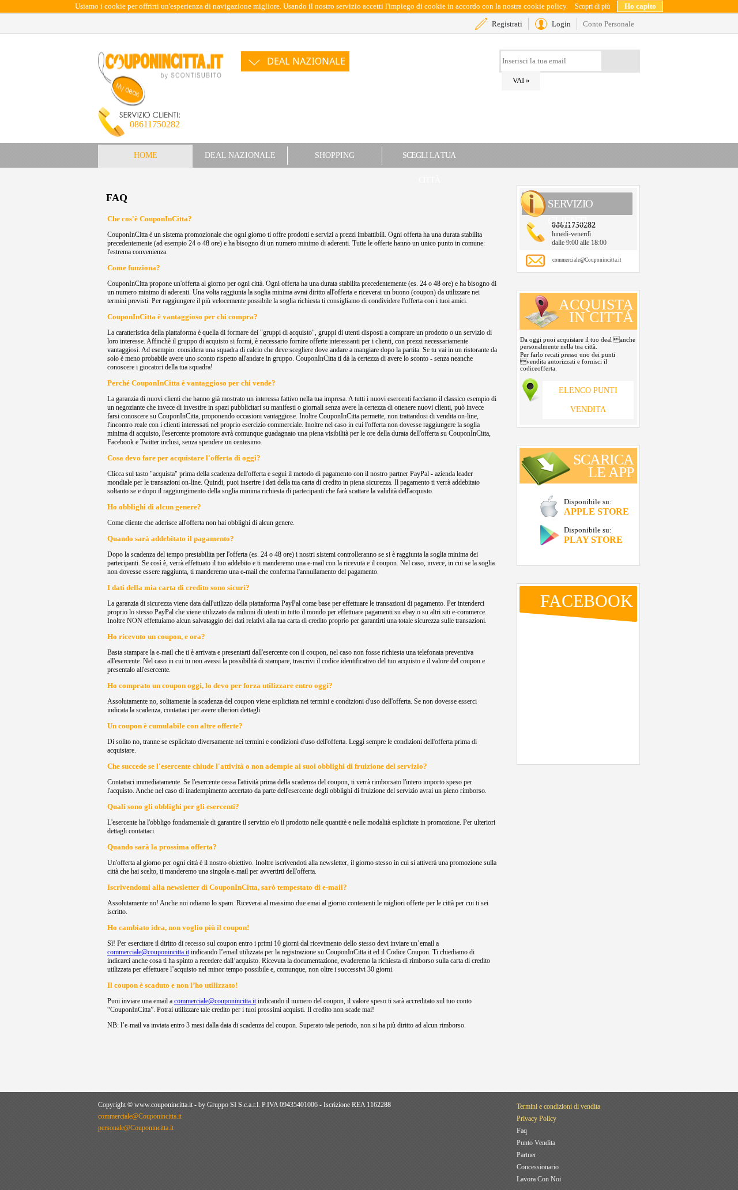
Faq (522, 1131)
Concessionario (538, 1167)
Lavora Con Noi (539, 1179)
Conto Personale (608, 24)
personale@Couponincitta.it (136, 1128)
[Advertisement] (430, 109)
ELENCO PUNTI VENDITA (588, 400)
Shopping (335, 155)
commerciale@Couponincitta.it (587, 260)
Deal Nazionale (306, 61)
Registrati (507, 24)
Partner (526, 1155)
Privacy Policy (536, 1119)
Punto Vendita (536, 1143)
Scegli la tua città (428, 159)
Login (561, 24)
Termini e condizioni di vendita (558, 1106)
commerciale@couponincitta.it (148, 952)
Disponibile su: (596, 506)
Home (145, 155)
